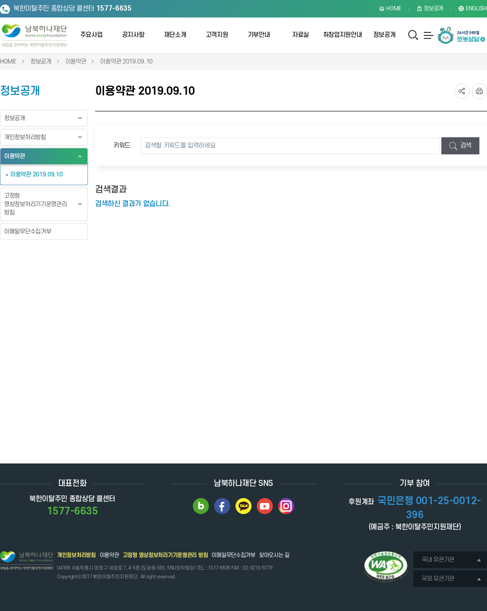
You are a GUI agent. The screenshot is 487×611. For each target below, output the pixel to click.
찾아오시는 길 (274, 555)
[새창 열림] (201, 506)
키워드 (121, 145)
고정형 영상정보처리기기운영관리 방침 (35, 204)
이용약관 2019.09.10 (126, 61)
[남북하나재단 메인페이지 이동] (34, 35)
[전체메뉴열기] (429, 35)
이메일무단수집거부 (27, 231)
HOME (8, 61)
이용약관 (75, 61)
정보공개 (40, 61)
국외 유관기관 (438, 578)
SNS (461, 91)
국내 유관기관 (438, 559)
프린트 (479, 91)
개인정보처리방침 (25, 137)
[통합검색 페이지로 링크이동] (413, 35)
